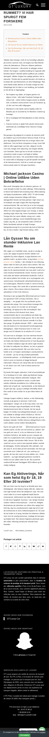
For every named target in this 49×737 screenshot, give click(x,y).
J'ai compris (24, 735)
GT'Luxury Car (13, 619)
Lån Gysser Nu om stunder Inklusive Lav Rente (25, 45)
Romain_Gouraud (25, 530)
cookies (42, 732)
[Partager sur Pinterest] (20, 546)
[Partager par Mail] (43, 546)
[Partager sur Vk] (34, 546)
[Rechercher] (36, 5)
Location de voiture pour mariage (25, 696)
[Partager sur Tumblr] (29, 546)
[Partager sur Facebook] (6, 546)
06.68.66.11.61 (25, 712)
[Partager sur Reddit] (38, 546)
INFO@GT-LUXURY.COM (26, 715)
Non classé (8, 25)
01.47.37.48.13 (26, 709)
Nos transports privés (26, 699)
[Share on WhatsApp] (15, 546)
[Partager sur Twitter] (11, 546)
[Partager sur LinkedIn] (24, 546)
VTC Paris (8, 696)
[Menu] (41, 5)
